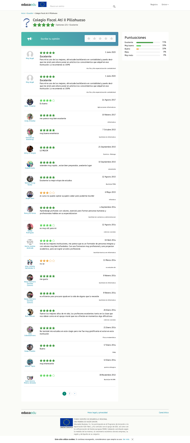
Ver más (126, 439)
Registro (154, 4)
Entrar (165, 4)
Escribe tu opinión (50, 38)
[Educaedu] (28, 4)
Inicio (23, 13)
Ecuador (30, 13)
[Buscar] (114, 6)
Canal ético (164, 413)
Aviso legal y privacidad (97, 413)
